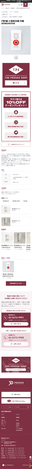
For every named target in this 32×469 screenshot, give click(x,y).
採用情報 (17, 417)
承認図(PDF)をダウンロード (17, 144)
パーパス (17, 414)
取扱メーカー (3, 423)
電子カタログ (3, 422)
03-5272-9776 (12, 455)
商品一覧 (3, 420)
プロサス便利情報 (19, 428)
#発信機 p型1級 (16, 201)
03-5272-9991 (11, 448)
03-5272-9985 (11, 450)
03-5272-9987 (11, 452)
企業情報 (17, 423)
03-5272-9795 (11, 453)
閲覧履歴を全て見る (16, 283)
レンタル (3, 425)
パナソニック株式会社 (5, 249)
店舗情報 (17, 425)
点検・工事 (3, 428)
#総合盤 (25, 201)
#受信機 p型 (6, 201)
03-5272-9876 (12, 457)
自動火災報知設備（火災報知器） (16, 16)
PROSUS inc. (26, 465)
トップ (2, 414)
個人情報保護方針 (19, 430)
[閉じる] (30, 457)
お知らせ (17, 426)
